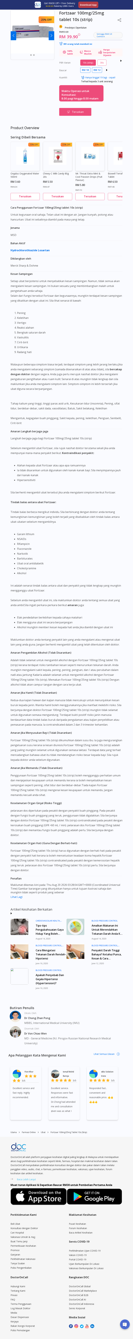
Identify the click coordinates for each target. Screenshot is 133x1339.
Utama (14, 1132)
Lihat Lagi (17, 897)
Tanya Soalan (18, 1263)
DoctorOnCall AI (77, 1299)
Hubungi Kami (18, 1286)
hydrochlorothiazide (24, 250)
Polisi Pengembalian (21, 1267)
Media (14, 1312)
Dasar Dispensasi (20, 1317)
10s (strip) (88, 62)
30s (102, 62)
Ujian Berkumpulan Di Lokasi (84, 1263)
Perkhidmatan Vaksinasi (23, 1259)
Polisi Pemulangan (20, 1330)
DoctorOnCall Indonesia (81, 1303)
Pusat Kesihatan (77, 1223)
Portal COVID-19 (77, 1259)
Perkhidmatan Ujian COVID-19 (85, 1250)
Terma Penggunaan (21, 1303)
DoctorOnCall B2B (78, 1295)
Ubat (43, 1132)
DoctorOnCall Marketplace (83, 1290)
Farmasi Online (29, 1132)
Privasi (14, 1295)
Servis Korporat (77, 1308)
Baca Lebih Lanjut (26, 1179)
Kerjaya (14, 1321)
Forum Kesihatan (78, 1228)
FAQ (13, 1299)
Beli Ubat (15, 1223)
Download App (88, 4)
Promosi (15, 1250)
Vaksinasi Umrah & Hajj (23, 1237)
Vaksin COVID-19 (78, 1255)
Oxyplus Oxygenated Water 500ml (25, 175)
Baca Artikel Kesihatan (80, 1232)
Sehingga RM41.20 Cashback (104, 35)
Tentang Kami (18, 1290)
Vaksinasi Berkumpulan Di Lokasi (86, 1268)
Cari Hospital (17, 1232)
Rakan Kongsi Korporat (23, 1325)
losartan (44, 250)
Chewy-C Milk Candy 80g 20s (56, 175)
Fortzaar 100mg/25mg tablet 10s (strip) (69, 1132)
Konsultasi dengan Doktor (24, 1228)
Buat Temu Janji (19, 1241)
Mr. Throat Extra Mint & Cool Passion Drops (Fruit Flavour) (88, 177)
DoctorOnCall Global (80, 1286)
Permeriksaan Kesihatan (23, 1245)
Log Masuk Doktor (20, 1308)
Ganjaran (15, 1254)
